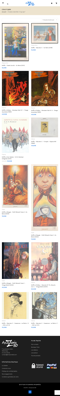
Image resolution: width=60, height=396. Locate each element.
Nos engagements (7, 374)
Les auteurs (34, 353)
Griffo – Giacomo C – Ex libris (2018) (41, 47)
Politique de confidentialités (9, 371)
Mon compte (34, 344)
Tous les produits (35, 355)
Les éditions (34, 350)
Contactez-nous (6, 368)
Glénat (33, 139)
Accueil (4, 12)
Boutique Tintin (35, 347)
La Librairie (5, 365)
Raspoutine (5, 63)
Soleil (3, 209)
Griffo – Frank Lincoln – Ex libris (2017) (13, 65)
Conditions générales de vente (10, 377)
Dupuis (4, 107)
